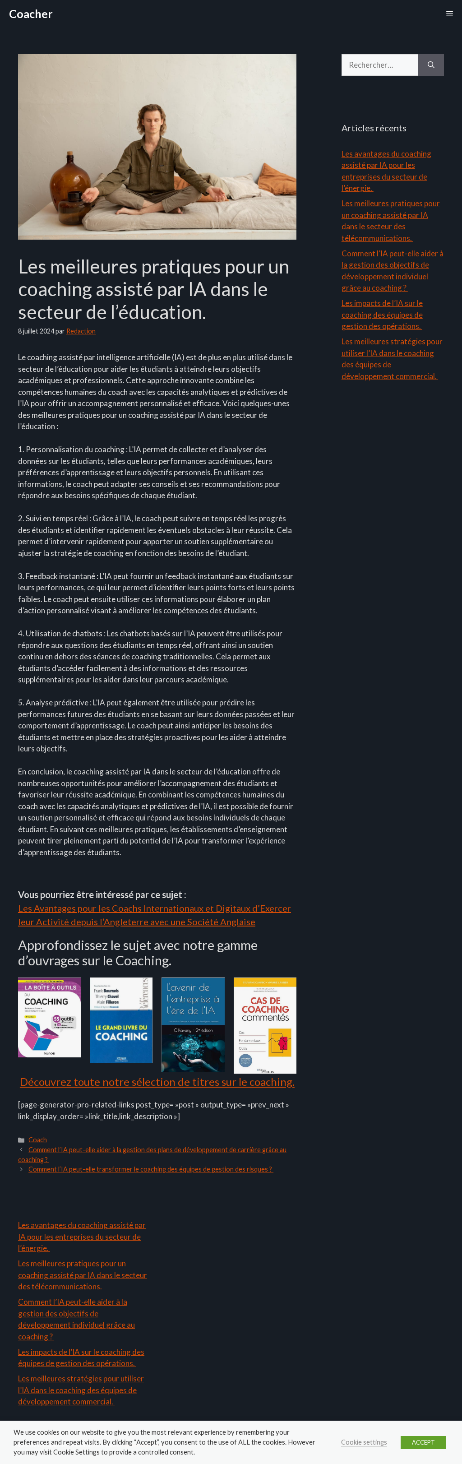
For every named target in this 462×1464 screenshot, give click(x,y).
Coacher (31, 13)
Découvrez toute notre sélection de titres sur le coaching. (157, 1081)
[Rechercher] (431, 65)
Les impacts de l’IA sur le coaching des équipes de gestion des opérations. (382, 314)
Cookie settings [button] (364, 1442)
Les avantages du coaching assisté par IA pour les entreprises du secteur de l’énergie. (82, 1236)
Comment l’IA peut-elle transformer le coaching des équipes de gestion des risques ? (150, 1169)
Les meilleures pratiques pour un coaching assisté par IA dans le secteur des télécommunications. (82, 1275)
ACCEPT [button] (423, 1442)
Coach (37, 1140)
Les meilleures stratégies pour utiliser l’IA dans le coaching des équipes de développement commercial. (81, 1390)
